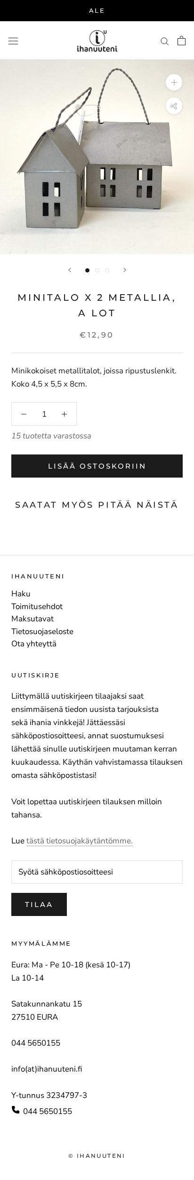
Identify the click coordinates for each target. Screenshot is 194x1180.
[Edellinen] (69, 270)
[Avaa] (13, 41)
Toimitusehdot (37, 606)
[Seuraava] (124, 270)
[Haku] (165, 40)
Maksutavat (32, 619)
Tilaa (39, 904)
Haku (21, 594)
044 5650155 (47, 1111)
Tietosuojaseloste (42, 631)
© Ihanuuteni (97, 1155)
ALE (97, 10)
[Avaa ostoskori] (182, 40)
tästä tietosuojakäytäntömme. (79, 840)
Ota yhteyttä (34, 644)
